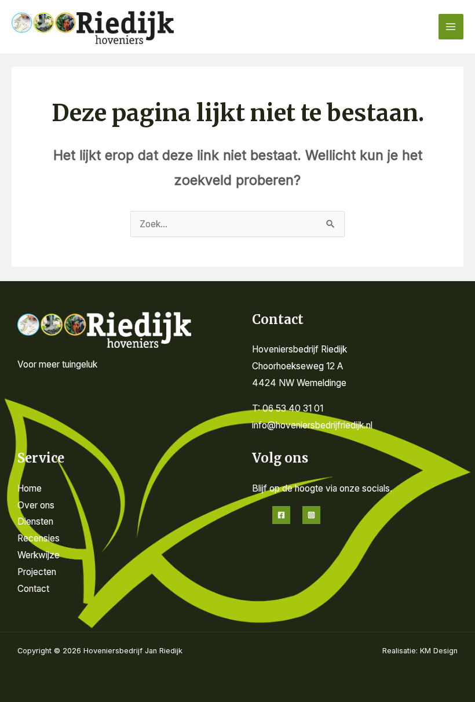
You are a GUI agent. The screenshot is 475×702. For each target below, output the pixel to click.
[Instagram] (311, 515)
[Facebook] (281, 515)
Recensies (38, 538)
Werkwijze (38, 555)
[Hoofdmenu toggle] (451, 26)
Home (29, 488)
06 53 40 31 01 (292, 408)
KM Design (439, 650)
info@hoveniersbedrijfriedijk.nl (312, 425)
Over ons (35, 505)
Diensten (35, 521)
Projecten (36, 571)
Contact (33, 588)
